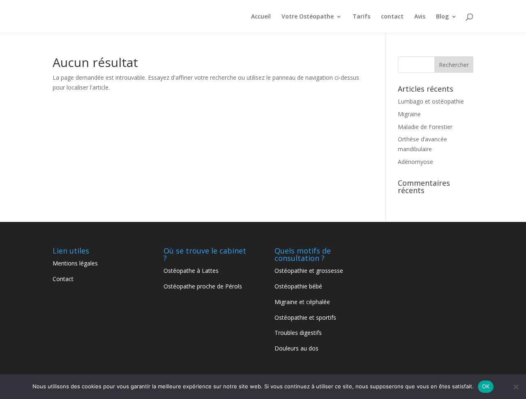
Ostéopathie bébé (298, 286)
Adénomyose (415, 162)
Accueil (261, 17)
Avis (419, 17)
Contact (63, 279)
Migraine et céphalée (302, 302)
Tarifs (361, 17)
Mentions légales (75, 263)
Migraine (409, 114)
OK (486, 386)
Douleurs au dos (297, 348)
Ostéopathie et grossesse (309, 270)
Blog (442, 17)
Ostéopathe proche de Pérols (204, 286)
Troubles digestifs (299, 333)
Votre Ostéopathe (307, 17)
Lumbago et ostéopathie (431, 101)
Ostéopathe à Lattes (191, 270)
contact (392, 17)
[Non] (516, 387)
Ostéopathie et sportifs (306, 317)
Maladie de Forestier (425, 127)
